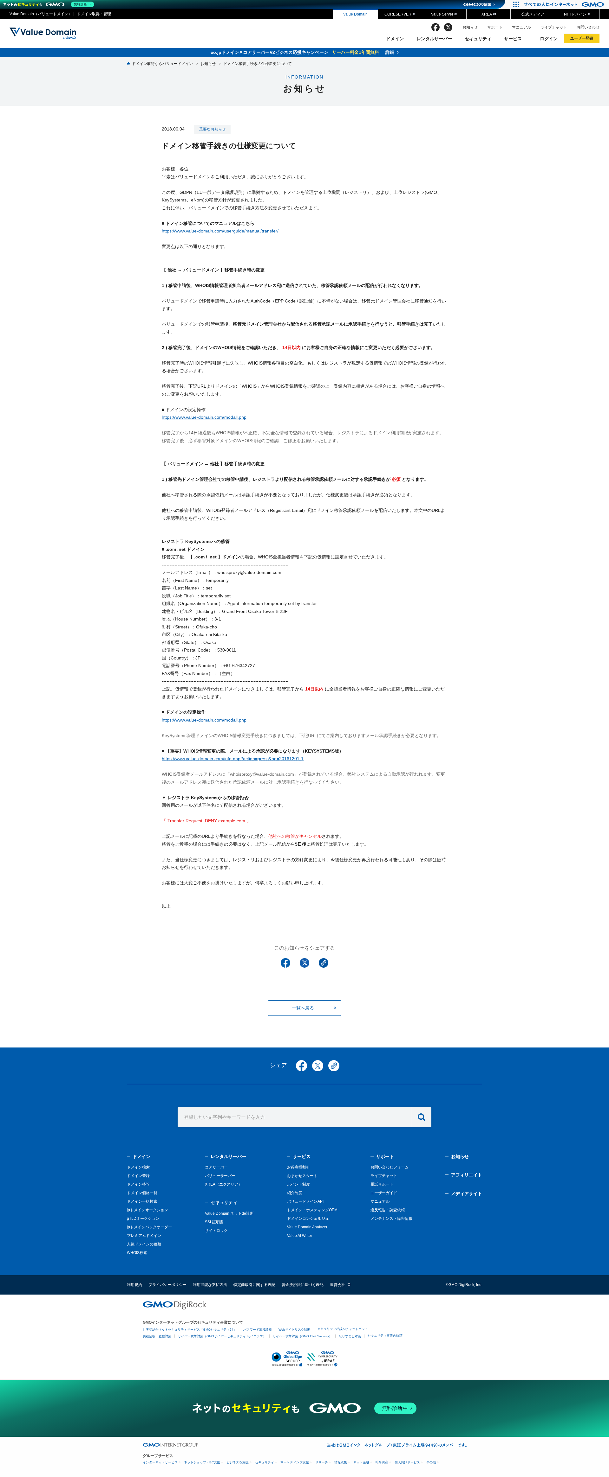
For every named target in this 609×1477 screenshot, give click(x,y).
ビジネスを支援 (237, 1462)
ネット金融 (361, 1462)
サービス (513, 38)
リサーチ (321, 1462)
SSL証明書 (214, 1222)
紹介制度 (294, 1193)
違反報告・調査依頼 (387, 1210)
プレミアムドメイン (144, 1235)
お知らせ (470, 27)
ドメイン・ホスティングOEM (312, 1210)
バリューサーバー (220, 1176)
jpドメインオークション (147, 1210)
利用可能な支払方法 (210, 1285)
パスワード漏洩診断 (257, 1329)
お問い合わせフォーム (389, 1167)
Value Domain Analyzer (307, 1227)
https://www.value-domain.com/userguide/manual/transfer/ (220, 230)
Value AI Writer (299, 1235)
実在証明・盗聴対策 (157, 1336)
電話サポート (381, 1184)
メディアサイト (466, 1193)
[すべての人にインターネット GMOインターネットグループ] (565, 4)
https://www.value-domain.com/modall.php (204, 417)
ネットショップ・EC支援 (202, 1462)
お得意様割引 (298, 1167)
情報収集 (340, 1462)
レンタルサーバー (434, 38)
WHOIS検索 (137, 1253)
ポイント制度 (298, 1184)
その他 (431, 1462)
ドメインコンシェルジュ (308, 1218)
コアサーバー (216, 1167)
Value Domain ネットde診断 (229, 1213)
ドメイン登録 (138, 1176)
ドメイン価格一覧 (142, 1193)
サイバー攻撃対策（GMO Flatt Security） (302, 1336)
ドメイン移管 (138, 1184)
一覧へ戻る (303, 1007)
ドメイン (395, 38)
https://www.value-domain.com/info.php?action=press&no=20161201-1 (233, 758)
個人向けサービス (407, 1462)
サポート (494, 27)
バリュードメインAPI (305, 1201)
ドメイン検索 (138, 1167)
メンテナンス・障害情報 (391, 1218)
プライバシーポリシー (167, 1285)
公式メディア (532, 14)
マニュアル (521, 27)
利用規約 (134, 1285)
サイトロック (216, 1230)
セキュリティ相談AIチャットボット (342, 1329)
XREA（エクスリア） (223, 1184)
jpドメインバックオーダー (149, 1227)
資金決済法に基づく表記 (303, 1285)
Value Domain (355, 14)
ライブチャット (553, 27)
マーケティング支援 (294, 1462)
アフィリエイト (466, 1174)
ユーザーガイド (383, 1193)
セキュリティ (478, 38)
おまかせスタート (302, 1176)
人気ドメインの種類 (144, 1244)
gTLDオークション (143, 1218)
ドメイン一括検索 (142, 1201)
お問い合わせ (588, 27)
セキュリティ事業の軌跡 (385, 1335)
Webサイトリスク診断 (294, 1329)
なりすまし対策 (350, 1336)
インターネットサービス (160, 1462)
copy (333, 1065)
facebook (435, 27)
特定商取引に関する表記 (254, 1285)
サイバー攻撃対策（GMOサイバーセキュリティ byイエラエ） (222, 1336)
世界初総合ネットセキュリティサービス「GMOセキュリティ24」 (190, 1329)
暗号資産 (382, 1462)
